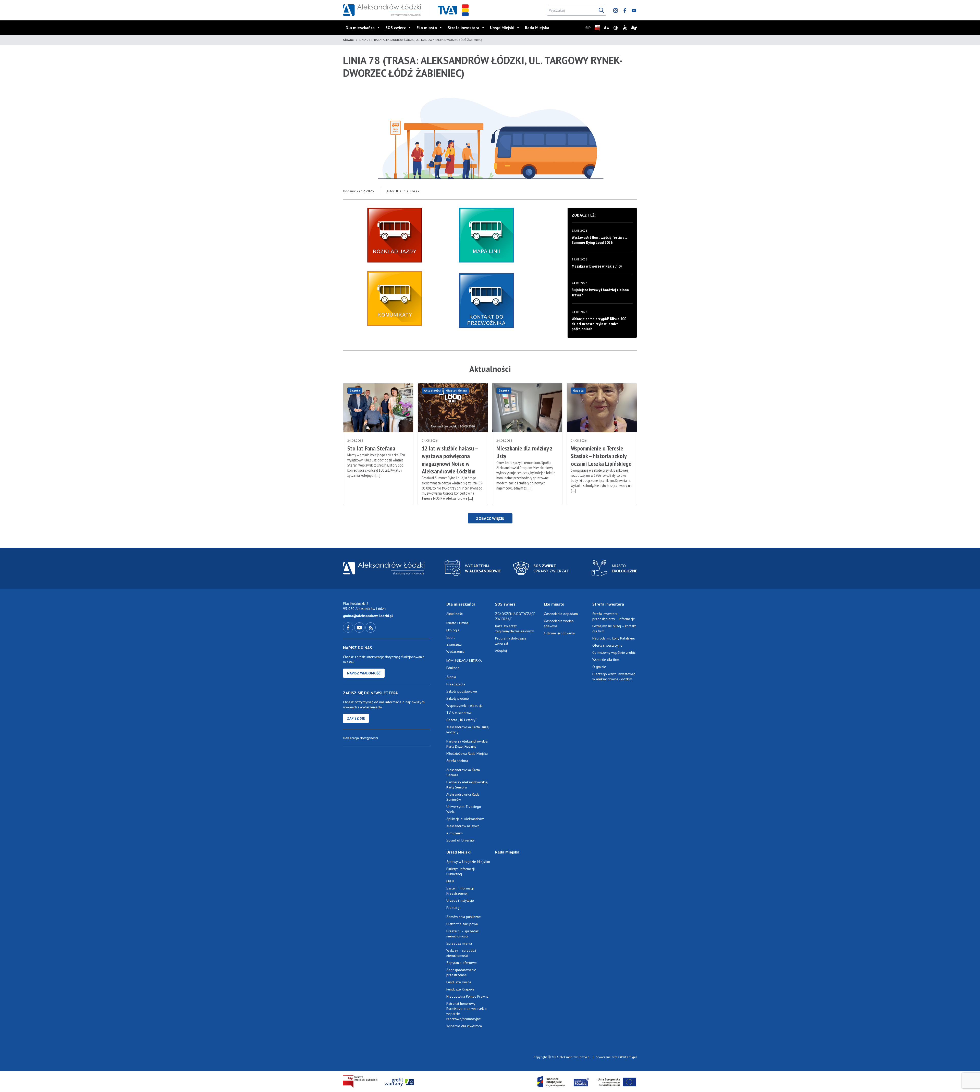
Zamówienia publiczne (463, 916)
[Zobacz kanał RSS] (370, 627)
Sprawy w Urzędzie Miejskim (468, 861)
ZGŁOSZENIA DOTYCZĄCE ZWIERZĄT (515, 616)
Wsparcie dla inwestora (464, 1026)
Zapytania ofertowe (461, 962)
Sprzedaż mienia (459, 943)
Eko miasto (426, 27)
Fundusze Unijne (458, 982)
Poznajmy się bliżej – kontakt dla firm (614, 628)
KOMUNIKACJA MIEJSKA (464, 660)
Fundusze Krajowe (460, 989)
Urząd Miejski (502, 27)
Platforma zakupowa (462, 924)
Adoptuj (501, 650)
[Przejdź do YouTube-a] (359, 627)
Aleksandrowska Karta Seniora (463, 772)
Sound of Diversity (460, 840)
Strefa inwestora (463, 27)
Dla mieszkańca (360, 27)
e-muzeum (454, 833)
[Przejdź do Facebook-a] (348, 627)
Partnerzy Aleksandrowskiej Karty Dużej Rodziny (467, 744)
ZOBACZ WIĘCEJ (490, 518)
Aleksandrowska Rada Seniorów (463, 797)
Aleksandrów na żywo (463, 826)
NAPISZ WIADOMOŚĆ (364, 673)
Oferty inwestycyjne (607, 645)
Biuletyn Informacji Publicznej (460, 871)
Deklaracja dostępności (360, 738)
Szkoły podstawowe (461, 691)
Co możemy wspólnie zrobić (613, 652)
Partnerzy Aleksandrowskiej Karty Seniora (467, 784)
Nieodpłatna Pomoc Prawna (467, 996)
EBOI (450, 881)
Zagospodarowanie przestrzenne (461, 972)
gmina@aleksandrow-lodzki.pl (368, 615)
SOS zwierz (395, 27)
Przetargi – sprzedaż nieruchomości (462, 933)
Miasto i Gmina (456, 390)
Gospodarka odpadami (561, 613)
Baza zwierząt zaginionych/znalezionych (514, 628)
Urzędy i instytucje (460, 900)
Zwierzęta (454, 644)
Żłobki (451, 677)
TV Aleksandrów (458, 712)
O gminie (599, 666)
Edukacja (452, 668)
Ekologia (452, 630)
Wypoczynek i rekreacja (464, 705)
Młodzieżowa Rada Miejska (467, 753)
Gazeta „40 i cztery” (461, 720)
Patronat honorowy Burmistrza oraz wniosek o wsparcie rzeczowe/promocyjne (466, 1011)
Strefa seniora (457, 760)
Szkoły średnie (457, 698)
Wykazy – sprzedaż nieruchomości (461, 953)
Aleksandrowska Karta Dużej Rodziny (467, 729)
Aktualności (432, 390)
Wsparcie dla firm (605, 659)
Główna (348, 40)
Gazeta (354, 390)
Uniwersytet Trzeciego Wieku (463, 809)
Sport (450, 637)
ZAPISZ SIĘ (356, 718)
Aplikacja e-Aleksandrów (465, 819)
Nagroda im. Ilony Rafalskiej (613, 638)
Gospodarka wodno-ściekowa (559, 623)
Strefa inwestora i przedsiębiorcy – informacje (613, 616)
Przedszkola (455, 684)
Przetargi (453, 907)
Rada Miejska (537, 27)
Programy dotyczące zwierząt (510, 641)
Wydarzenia (455, 651)
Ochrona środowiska (559, 633)
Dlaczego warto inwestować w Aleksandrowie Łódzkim (613, 676)
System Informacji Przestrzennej (460, 891)
